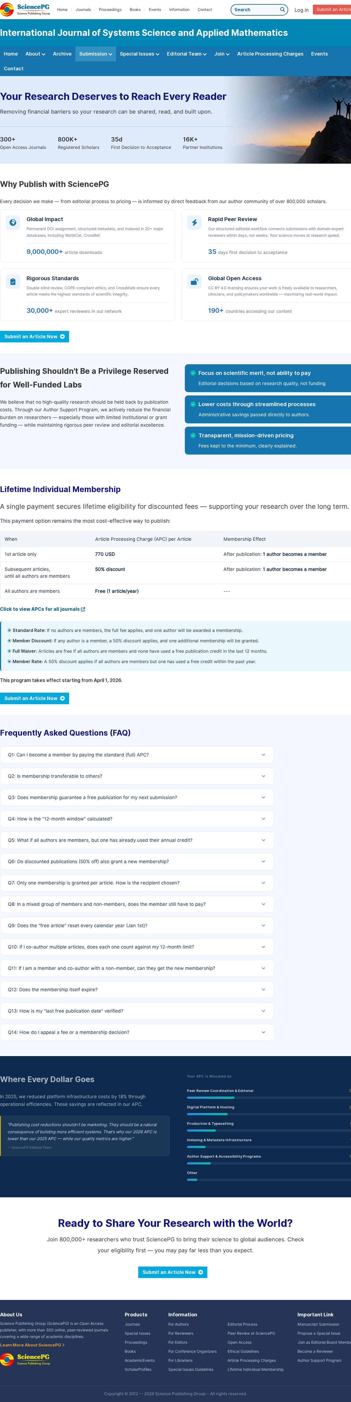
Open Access (239, 1342)
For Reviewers (180, 1333)
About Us (11, 1314)
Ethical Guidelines (243, 1351)
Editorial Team (185, 54)
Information (179, 9)
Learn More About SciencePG (31, 1345)
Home (62, 9)
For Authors (178, 1324)
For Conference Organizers (192, 1351)
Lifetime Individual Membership (256, 1369)
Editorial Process (242, 1324)
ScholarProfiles (138, 1369)
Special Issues (137, 54)
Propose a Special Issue (319, 1333)
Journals (83, 9)
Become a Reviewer (315, 1351)
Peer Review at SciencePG (251, 1333)
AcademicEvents (140, 1360)
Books (135, 9)
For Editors (177, 1342)
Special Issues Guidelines (190, 1369)
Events (155, 9)
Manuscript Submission (318, 1324)
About (33, 54)
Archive (62, 54)
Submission (93, 54)
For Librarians (180, 1360)
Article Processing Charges (270, 54)
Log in (302, 10)
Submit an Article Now (31, 336)
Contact (205, 9)
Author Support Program (319, 1360)
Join (220, 54)
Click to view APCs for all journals (40, 609)
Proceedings (110, 9)
